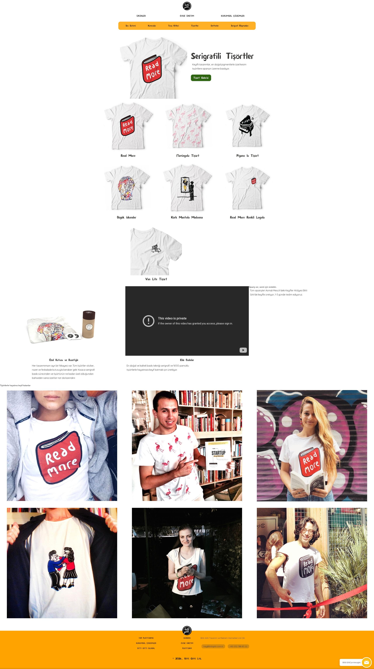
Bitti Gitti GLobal (146, 648)
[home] (187, 631)
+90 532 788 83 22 (238, 646)
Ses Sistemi (131, 25)
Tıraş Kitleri (173, 25)
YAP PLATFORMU (146, 638)
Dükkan (187, 638)
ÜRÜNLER (141, 16)
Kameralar (152, 25)
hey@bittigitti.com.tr (213, 646)
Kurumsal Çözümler (233, 16)
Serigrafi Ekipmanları (239, 25)
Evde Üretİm (187, 16)
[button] (141, 16)
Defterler (215, 25)
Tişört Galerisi (200, 77)
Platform (187, 648)
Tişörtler (195, 25)
